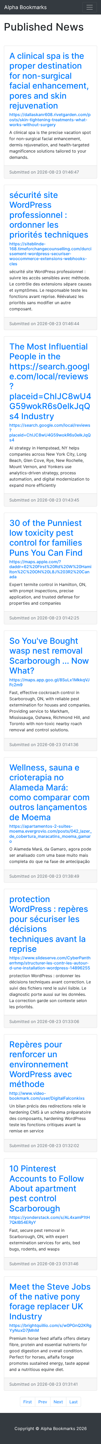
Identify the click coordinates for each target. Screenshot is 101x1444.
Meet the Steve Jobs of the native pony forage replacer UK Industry (50, 1301)
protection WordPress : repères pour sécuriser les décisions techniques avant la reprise (48, 924)
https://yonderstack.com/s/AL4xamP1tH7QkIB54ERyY (49, 1220)
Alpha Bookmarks (25, 7)
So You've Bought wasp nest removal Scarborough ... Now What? (49, 656)
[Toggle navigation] (89, 7)
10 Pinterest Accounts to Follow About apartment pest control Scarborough (46, 1188)
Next (58, 1401)
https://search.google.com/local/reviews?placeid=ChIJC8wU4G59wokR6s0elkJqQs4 (50, 433)
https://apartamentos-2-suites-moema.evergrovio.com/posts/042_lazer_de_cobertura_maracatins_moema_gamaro (50, 834)
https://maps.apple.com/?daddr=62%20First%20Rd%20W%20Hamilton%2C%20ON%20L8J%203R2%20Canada (50, 569)
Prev (42, 1401)
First (27, 1401)
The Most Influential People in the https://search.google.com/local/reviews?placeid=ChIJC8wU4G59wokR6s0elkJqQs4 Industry (50, 381)
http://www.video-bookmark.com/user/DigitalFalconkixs (47, 1096)
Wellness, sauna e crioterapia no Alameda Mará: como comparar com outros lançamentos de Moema (49, 792)
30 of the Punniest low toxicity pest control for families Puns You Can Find (46, 538)
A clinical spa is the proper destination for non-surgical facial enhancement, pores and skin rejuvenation (49, 81)
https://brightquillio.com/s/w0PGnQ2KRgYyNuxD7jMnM (50, 1328)
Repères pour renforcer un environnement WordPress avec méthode (40, 1064)
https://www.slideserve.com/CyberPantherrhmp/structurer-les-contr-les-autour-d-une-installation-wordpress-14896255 (50, 962)
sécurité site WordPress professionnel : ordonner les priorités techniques (48, 215)
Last (73, 1401)
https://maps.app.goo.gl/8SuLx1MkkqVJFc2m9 (49, 682)
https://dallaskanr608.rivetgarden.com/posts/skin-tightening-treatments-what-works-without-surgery (50, 119)
